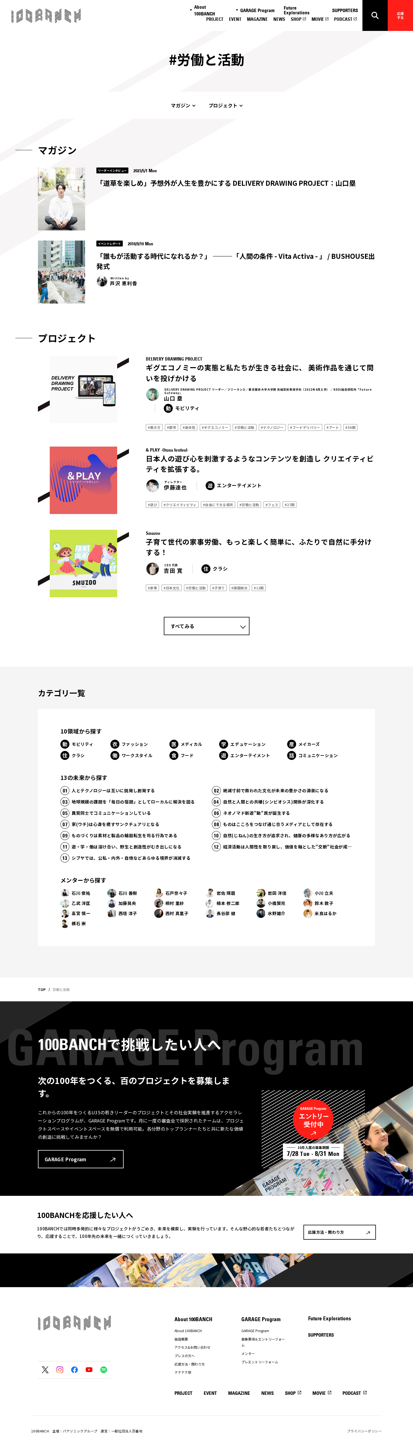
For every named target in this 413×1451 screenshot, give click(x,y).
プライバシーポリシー (364, 1431)
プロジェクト (223, 105)
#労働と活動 (244, 427)
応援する (400, 15)
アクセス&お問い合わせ (192, 1347)
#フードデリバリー (305, 427)
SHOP (296, 19)
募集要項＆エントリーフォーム (263, 1342)
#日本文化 (172, 587)
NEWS (279, 19)
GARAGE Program (257, 10)
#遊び (152, 504)
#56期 (350, 427)
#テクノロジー (272, 427)
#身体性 (189, 427)
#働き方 (154, 427)
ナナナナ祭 (182, 1372)
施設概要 (181, 1339)
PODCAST (343, 19)
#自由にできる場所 (218, 504)
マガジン (180, 105)
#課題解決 (239, 587)
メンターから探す (83, 880)
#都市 (171, 427)
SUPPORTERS (345, 10)
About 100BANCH (204, 10)
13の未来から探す (84, 777)
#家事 (152, 587)
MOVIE (318, 19)
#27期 (290, 504)
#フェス (272, 504)
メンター (248, 1353)
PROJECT (214, 19)
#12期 (259, 587)
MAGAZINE (257, 19)
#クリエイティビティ (180, 504)
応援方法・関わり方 (189, 1364)
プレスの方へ (184, 1355)
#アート (332, 427)
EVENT (235, 19)
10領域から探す (81, 731)
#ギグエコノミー (215, 427)
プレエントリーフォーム (259, 1361)
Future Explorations (297, 10)
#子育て (218, 587)
